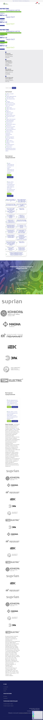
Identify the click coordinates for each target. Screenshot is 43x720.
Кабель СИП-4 (9, 140)
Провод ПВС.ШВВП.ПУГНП (21, 204)
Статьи (4, 690)
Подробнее (10, 177)
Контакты (5, 688)
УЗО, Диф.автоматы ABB (10, 204)
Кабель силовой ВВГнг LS (11, 199)
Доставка (5, 696)
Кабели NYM (9, 107)
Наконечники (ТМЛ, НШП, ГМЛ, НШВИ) (21, 230)
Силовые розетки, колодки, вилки (21, 248)
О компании (5, 686)
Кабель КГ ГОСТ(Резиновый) (21, 215)
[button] (36, 4)
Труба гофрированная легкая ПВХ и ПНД (21, 200)
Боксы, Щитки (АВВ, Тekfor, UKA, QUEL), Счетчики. (10, 105)
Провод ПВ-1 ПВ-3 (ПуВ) (21, 220)
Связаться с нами (21, 288)
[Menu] (39, 3)
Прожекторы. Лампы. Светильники (11, 230)
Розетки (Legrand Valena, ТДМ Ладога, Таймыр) (9, 138)
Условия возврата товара (8, 703)
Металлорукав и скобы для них (21, 225)
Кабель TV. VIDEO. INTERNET (10, 248)
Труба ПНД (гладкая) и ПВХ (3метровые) (10, 225)
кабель (14, 429)
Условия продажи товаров (8, 705)
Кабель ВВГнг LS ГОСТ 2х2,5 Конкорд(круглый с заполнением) (12, 417)
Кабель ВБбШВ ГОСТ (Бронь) (11, 215)
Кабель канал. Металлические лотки (10, 220)
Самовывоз (5, 698)
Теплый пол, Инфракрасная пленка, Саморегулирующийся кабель (16, 253)
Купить (9, 175)
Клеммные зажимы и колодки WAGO (11, 235)
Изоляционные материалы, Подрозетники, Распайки (21, 236)
